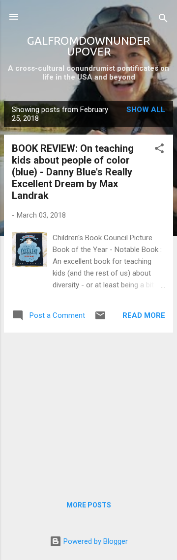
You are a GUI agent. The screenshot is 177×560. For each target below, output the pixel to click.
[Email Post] (100, 318)
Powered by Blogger (94, 541)
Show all (145, 109)
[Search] (163, 20)
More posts (88, 505)
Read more (143, 315)
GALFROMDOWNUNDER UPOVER (88, 45)
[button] (159, 150)
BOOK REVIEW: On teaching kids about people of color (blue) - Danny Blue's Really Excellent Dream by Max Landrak (73, 171)
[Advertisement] (88, 409)
